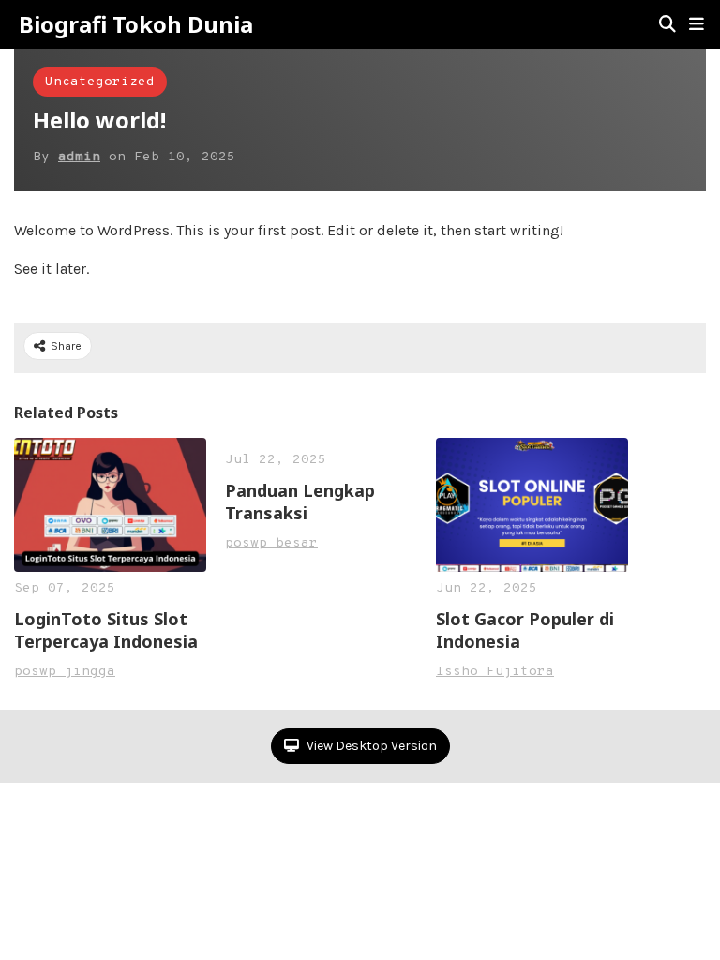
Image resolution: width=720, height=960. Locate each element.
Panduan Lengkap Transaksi (300, 501)
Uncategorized (100, 82)
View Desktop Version (370, 746)
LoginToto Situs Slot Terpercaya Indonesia (106, 630)
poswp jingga (64, 672)
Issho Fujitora (495, 672)
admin (79, 157)
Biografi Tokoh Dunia (136, 24)
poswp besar (271, 543)
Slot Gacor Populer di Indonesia (525, 630)
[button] (696, 24)
